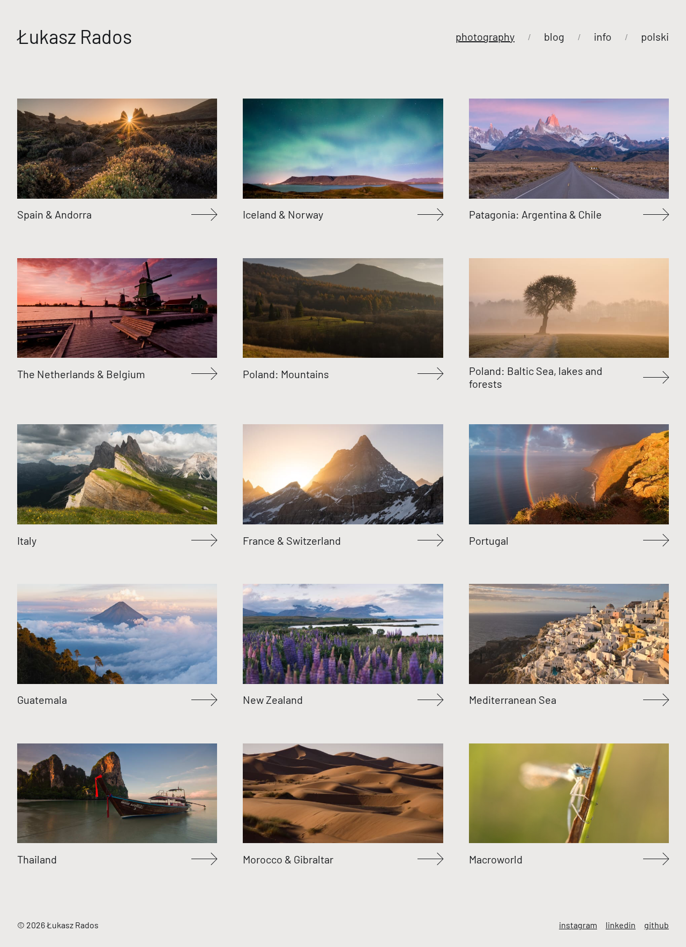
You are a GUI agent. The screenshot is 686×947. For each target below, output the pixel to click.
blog (554, 36)
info (603, 36)
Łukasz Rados (74, 36)
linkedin (621, 925)
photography (485, 36)
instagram (578, 925)
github (656, 925)
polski (655, 36)
